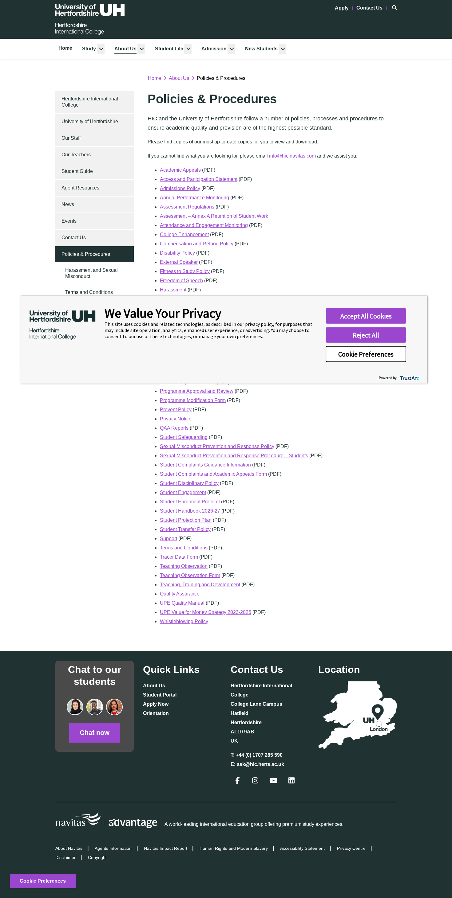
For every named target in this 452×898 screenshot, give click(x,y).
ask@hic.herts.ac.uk (260, 764)
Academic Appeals (180, 170)
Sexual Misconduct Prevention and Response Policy (217, 446)
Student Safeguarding (184, 437)
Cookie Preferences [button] (366, 354)
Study (89, 48)
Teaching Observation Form (190, 575)
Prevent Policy (176, 409)
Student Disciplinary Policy (189, 483)
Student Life (169, 48)
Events (69, 221)
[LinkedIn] (292, 781)
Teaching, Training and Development (200, 584)
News (67, 204)
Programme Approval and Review (196, 391)
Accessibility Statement (302, 848)
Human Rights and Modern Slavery (234, 848)
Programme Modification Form (193, 400)
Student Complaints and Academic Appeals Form (213, 474)
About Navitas (68, 848)
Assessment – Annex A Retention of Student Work (214, 216)
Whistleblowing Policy (184, 621)
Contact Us (370, 7)
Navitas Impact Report (165, 848)
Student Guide (77, 171)
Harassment (173, 289)
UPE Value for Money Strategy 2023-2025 (205, 612)
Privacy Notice (176, 418)
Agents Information (113, 848)
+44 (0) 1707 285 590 (259, 755)
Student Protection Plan (186, 520)
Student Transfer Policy (185, 529)
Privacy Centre (351, 848)
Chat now (94, 732)
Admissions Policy (180, 188)
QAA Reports (175, 428)
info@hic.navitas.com (292, 155)
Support (168, 538)
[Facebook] (238, 781)
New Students (261, 48)
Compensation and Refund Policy (196, 243)
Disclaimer (65, 857)
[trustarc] (409, 377)
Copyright (97, 857)
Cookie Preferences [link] (43, 881)
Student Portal (159, 694)
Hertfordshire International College (89, 101)
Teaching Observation (184, 566)
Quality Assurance (180, 593)
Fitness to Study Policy (185, 271)
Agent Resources (80, 187)
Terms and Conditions (89, 292)
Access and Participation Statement (198, 179)
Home (65, 48)
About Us (125, 48)
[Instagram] (256, 781)
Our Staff (71, 138)
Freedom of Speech (181, 280)
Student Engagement (183, 492)
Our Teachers (76, 154)
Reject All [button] (366, 335)
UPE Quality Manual (182, 603)
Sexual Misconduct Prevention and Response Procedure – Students (234, 455)
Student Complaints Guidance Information (205, 464)
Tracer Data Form (179, 557)
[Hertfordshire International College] (90, 19)
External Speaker (179, 262)
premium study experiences (312, 824)
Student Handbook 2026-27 (190, 510)
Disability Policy (177, 253)
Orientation (156, 713)
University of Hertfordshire (89, 121)
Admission (214, 48)
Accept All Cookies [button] (366, 316)
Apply (342, 7)
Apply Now (156, 704)
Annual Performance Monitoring (194, 197)
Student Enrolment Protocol (190, 501)
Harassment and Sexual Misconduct (91, 273)
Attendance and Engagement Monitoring (204, 225)
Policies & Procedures (85, 254)
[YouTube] (274, 781)
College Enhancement (184, 234)
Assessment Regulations (187, 206)
